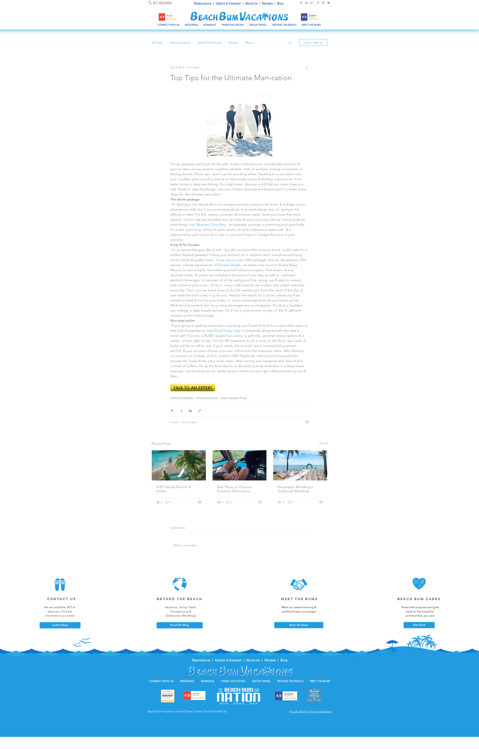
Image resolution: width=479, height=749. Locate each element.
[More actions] (306, 67)
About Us (251, 3)
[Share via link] (199, 410)
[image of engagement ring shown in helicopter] (240, 465)
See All (323, 443)
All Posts (157, 42)
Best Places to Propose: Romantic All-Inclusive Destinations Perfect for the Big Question (237, 489)
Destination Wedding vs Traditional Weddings (295, 489)
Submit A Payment (228, 3)
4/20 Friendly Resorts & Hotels (173, 489)
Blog (280, 3)
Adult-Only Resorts (209, 42)
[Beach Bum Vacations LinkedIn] (306, 3)
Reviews (267, 3)
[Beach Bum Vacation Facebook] (318, 3)
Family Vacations (180, 42)
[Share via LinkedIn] (190, 410)
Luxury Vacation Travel (233, 397)
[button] (290, 42)
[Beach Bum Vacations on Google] (312, 3)
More (248, 42)
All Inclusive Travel (207, 397)
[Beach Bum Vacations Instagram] (323, 3)
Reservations (202, 3)
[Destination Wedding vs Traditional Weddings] (300, 465)
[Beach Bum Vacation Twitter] (328, 3)
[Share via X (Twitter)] (181, 410)
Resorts (233, 42)
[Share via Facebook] (172, 410)
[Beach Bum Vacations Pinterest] (301, 3)
